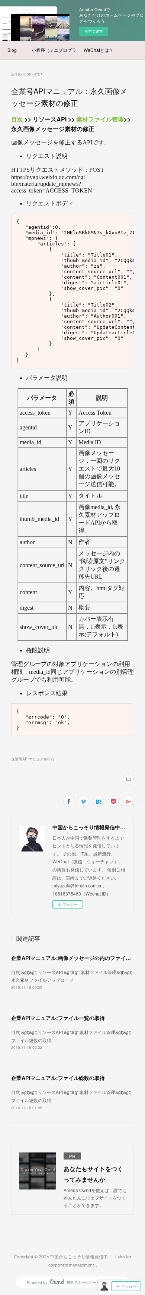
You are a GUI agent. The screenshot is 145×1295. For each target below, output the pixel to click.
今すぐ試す (93, 31)
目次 (17, 119)
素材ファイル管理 (100, 119)
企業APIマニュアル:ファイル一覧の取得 (58, 1017)
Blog (12, 50)
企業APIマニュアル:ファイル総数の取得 (58, 1077)
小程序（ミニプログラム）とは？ (54, 50)
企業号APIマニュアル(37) (32, 759)
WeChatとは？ (98, 50)
